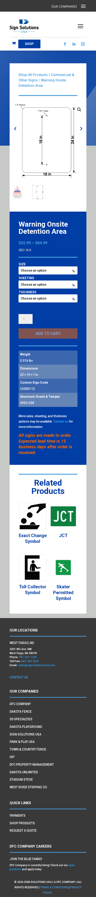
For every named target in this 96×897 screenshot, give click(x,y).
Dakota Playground (26, 727)
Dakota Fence (21, 711)
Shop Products (22, 823)
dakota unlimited (24, 772)
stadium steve (21, 779)
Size (22, 264)
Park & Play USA (22, 742)
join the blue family (26, 859)
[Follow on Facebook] (65, 44)
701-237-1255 (28, 657)
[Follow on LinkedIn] (73, 44)
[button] (79, 110)
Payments (17, 815)
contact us (19, 677)
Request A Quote (23, 830)
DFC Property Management (32, 764)
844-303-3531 (30, 661)
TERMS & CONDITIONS (54, 887)
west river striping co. (29, 787)
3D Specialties (21, 719)
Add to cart (48, 333)
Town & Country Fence (28, 749)
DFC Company (20, 704)
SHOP (29, 44)
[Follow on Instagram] (82, 44)
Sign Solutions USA (25, 734)
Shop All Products (33, 75)
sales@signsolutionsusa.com (36, 665)
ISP (12, 757)
